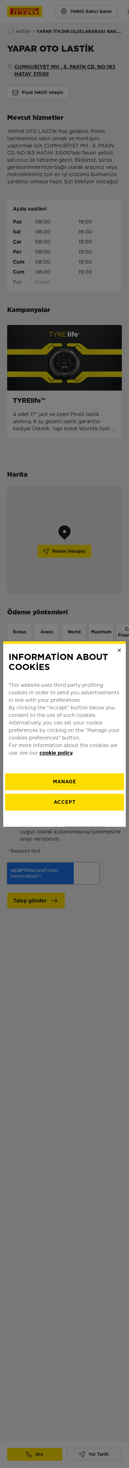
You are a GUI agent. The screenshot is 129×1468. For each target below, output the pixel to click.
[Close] (119, 650)
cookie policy (56, 753)
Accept (65, 802)
